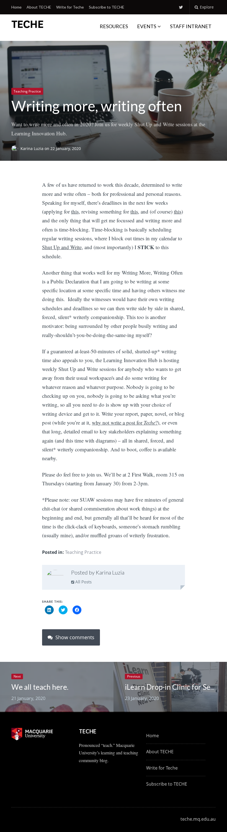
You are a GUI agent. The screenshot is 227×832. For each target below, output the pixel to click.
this (75, 211)
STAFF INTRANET (190, 26)
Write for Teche (70, 7)
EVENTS (146, 26)
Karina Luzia (32, 148)
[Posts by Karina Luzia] (55, 578)
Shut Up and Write (62, 247)
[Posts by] (15, 148)
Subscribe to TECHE (106, 7)
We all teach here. (39, 687)
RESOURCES (114, 26)
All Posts (83, 581)
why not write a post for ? (125, 422)
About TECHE (39, 7)
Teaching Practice (27, 91)
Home (16, 7)
